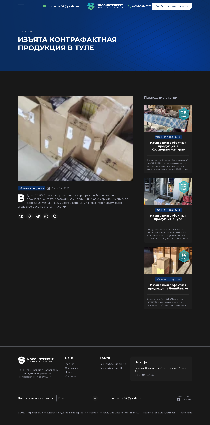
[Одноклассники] (29, 216)
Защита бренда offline (113, 368)
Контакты (70, 376)
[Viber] (54, 216)
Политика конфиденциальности (159, 412)
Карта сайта (186, 412)
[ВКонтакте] (21, 216)
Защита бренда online (113, 364)
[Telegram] (37, 216)
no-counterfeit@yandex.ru (126, 398)
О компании (72, 368)
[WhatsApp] (46, 216)
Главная (22, 31)
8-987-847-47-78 (144, 375)
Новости (70, 372)
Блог (32, 31)
